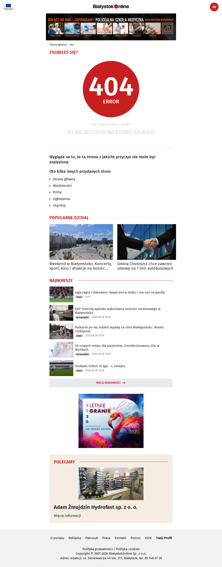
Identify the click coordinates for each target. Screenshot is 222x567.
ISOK (148, 538)
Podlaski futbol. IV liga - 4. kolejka (100, 366)
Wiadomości (62, 186)
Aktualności (82, 317)
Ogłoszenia (61, 199)
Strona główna (58, 44)
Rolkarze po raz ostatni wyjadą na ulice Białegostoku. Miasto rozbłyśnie (119, 329)
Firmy (57, 192)
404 (72, 44)
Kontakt (120, 538)
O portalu (57, 538)
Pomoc (136, 538)
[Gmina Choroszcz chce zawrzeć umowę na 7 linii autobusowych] (149, 242)
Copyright (83, 554)
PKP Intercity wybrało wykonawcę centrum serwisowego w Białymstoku (117, 311)
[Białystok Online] (111, 6)
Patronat (91, 538)
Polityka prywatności (97, 549)
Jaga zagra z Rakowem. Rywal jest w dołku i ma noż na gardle (120, 292)
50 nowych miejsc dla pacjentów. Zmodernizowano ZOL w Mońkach (117, 348)
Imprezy (59, 205)
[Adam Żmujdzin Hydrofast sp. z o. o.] (111, 484)
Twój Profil (164, 538)
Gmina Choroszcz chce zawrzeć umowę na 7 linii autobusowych (145, 266)
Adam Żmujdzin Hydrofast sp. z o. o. (95, 507)
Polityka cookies (128, 549)
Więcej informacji (67, 516)
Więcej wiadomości (108, 382)
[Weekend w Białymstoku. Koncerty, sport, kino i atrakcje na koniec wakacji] (81, 242)
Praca (106, 538)
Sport (79, 297)
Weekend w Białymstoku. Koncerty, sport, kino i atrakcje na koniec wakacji (80, 266)
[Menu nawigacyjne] (214, 7)
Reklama (75, 538)
